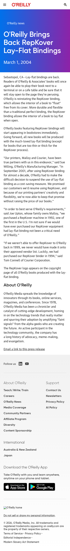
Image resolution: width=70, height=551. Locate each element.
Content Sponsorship (18, 430)
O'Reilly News (12, 402)
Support (52, 383)
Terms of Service (13, 533)
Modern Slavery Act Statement (21, 542)
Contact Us (53, 390)
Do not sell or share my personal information (29, 515)
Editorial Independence (17, 537)
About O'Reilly (15, 383)
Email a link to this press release (24, 349)
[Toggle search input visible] (65, 4)
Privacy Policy (55, 402)
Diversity (9, 425)
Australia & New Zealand (20, 450)
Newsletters (53, 396)
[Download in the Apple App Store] (15, 490)
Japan (8, 455)
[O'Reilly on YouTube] (27, 364)
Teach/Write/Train (16, 390)
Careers (9, 396)
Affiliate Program (15, 419)
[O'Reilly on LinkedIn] (20, 364)
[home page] (21, 4)
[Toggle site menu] (4, 4)
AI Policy (51, 407)
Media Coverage (15, 407)
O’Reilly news (15, 23)
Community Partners (17, 413)
